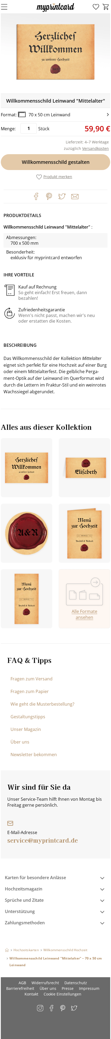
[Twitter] (62, 196)
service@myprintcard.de (42, 840)
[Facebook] (36, 196)
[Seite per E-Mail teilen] (74, 196)
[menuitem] (96, 6)
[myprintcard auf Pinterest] (63, 1008)
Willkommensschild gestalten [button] (55, 162)
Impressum (89, 988)
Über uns (20, 742)
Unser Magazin (26, 729)
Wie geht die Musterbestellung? (42, 704)
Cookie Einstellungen (62, 994)
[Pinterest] (49, 196)
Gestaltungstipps (28, 717)
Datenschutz (75, 982)
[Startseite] (7, 950)
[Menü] (7, 6)
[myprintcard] (55, 12)
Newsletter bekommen (34, 754)
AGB (22, 982)
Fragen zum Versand (32, 679)
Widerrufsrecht (45, 982)
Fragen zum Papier (30, 691)
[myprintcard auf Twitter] (74, 1008)
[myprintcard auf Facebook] (52, 1008)
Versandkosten (95, 148)
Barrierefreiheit (20, 988)
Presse (68, 988)
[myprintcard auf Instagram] (40, 1008)
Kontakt (31, 994)
